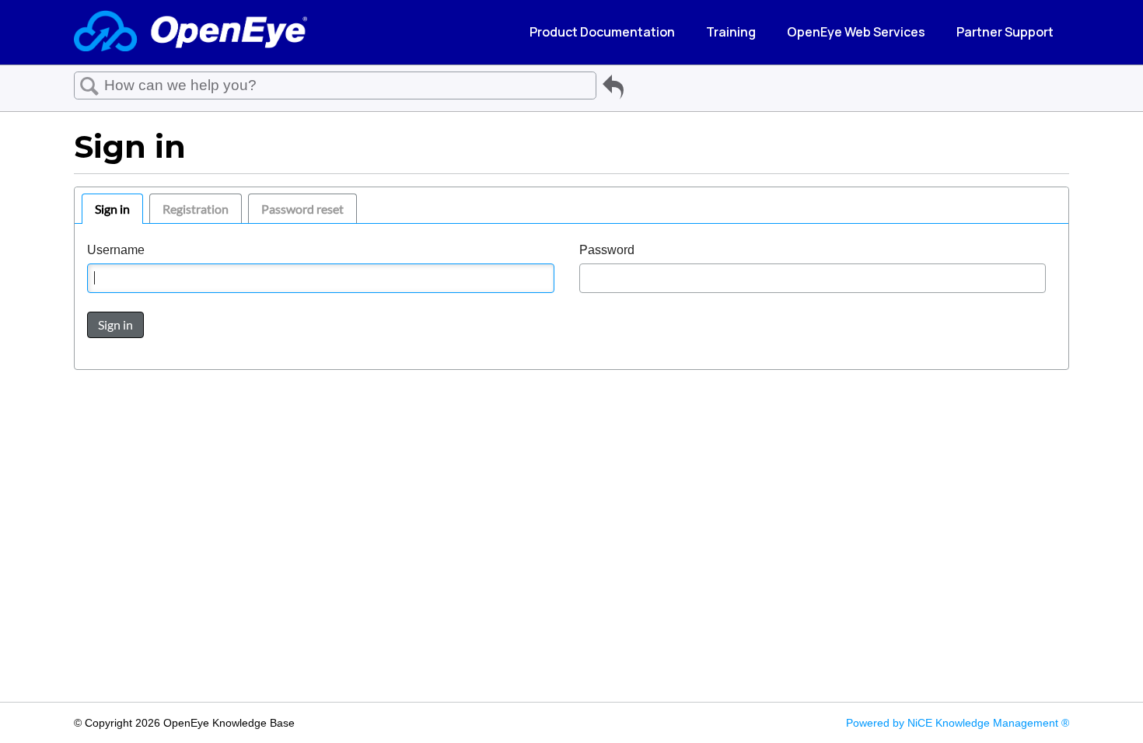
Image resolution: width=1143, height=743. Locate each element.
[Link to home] (190, 32)
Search (89, 86)
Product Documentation (602, 31)
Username (116, 249)
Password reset (302, 208)
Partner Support (1005, 31)
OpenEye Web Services (856, 31)
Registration (196, 208)
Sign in (112, 208)
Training (731, 31)
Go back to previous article (613, 89)
